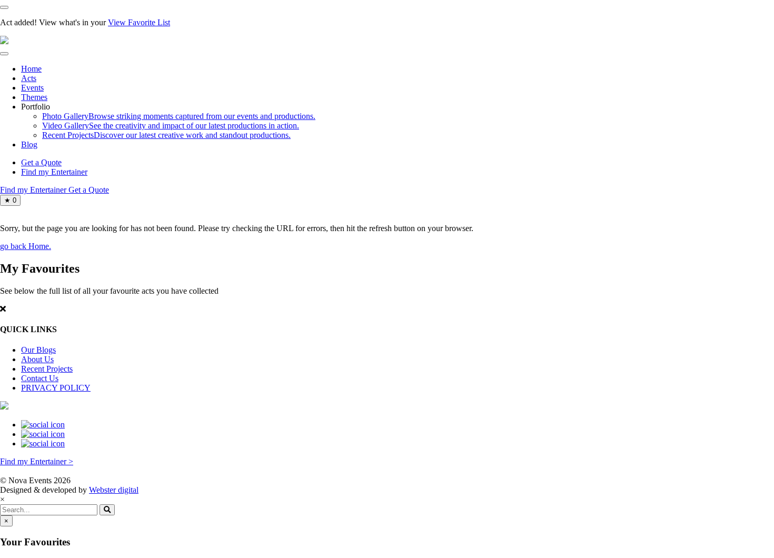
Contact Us (39, 378)
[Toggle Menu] (4, 53)
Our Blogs (38, 349)
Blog (29, 144)
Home (31, 68)
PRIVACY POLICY (56, 387)
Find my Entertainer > (36, 461)
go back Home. (25, 246)
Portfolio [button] (35, 106)
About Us (37, 359)
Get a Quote (41, 162)
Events (32, 87)
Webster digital (113, 489)
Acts (28, 78)
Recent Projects (47, 368)
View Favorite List (139, 22)
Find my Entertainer (54, 171)
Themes (34, 97)
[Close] (4, 7)
